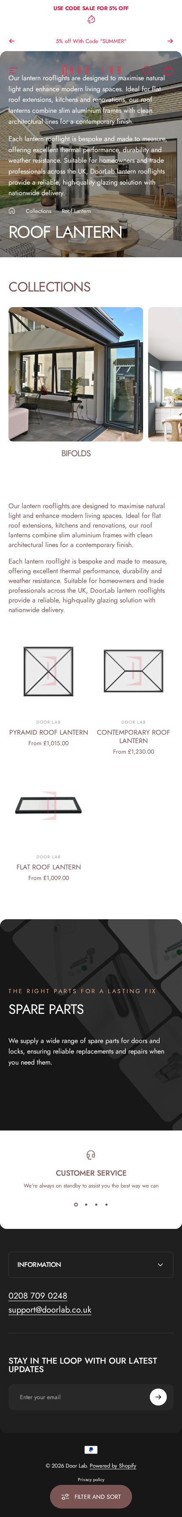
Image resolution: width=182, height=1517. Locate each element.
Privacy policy (91, 1479)
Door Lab (48, 722)
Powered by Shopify (113, 1466)
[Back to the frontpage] (11, 210)
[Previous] (12, 41)
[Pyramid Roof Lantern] (48, 671)
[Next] (170, 41)
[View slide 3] (96, 1205)
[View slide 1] (76, 1205)
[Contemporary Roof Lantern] (134, 671)
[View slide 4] (106, 1205)
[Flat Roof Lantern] (48, 806)
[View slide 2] (86, 1205)
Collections (38, 211)
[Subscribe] (158, 1397)
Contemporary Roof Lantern (133, 736)
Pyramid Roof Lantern (48, 732)
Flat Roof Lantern (49, 867)
